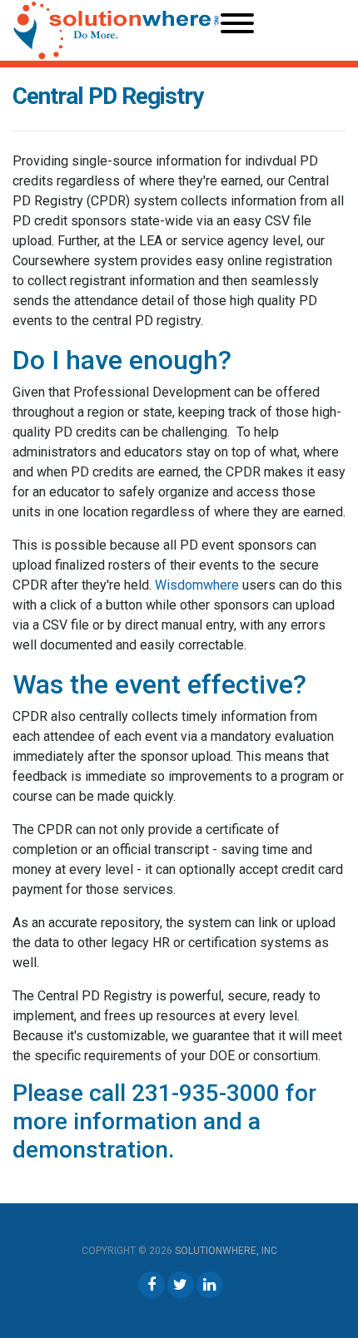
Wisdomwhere (198, 585)
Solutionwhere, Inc (226, 1251)
